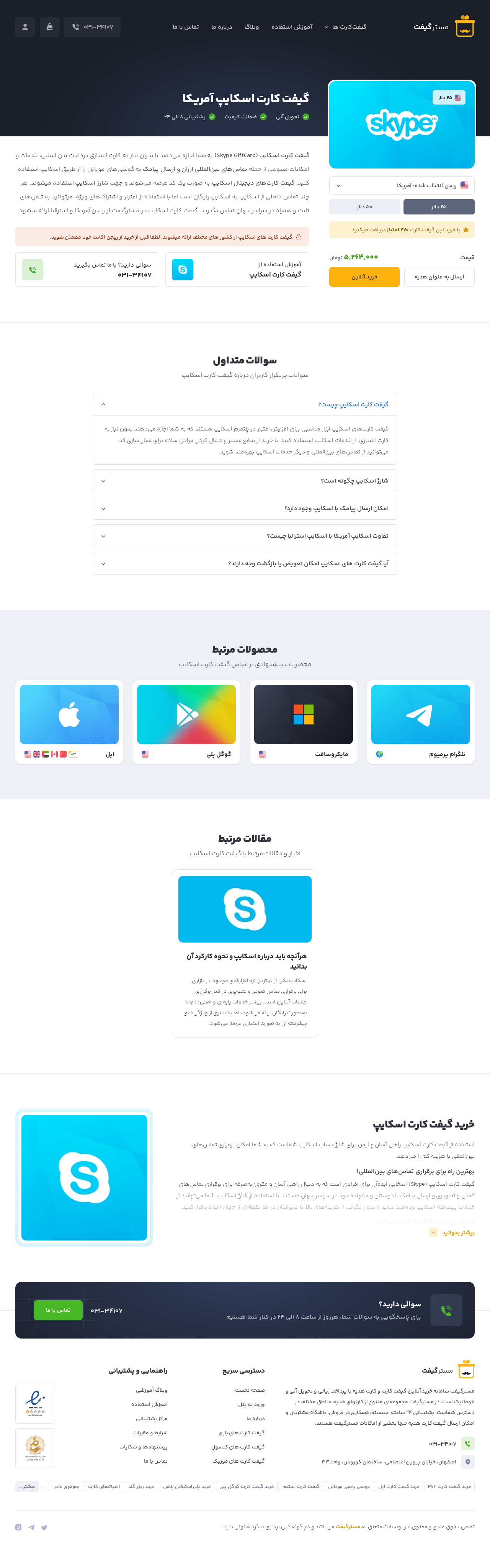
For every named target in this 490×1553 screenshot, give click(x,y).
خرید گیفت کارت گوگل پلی (246, 1487)
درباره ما (221, 27)
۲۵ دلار (439, 207)
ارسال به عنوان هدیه (440, 277)
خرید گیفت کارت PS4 (449, 1487)
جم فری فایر (67, 1487)
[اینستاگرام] (18, 1527)
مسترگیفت (348, 1527)
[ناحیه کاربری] (25, 27)
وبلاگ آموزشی (152, 1390)
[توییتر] (44, 1527)
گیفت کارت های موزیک (238, 1461)
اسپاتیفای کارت (104, 1487)
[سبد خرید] (50, 27)
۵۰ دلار (365, 207)
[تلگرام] (31, 1527)
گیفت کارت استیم (301, 1487)
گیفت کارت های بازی (242, 1433)
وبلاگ (252, 27)
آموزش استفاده (291, 27)
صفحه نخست (250, 1390)
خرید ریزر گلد (141, 1487)
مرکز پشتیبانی (152, 1419)
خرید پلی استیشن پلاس (187, 1487)
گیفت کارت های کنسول (238, 1447)
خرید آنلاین (364, 277)
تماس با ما (186, 27)
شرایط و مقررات (150, 1433)
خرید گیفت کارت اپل (399, 1487)
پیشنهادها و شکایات (143, 1447)
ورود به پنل (251, 1405)
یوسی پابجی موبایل (349, 1487)
